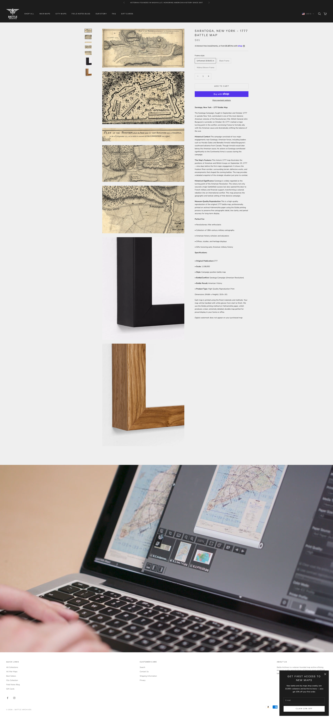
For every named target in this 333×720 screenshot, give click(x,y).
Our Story (101, 14)
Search (142, 667)
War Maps (44, 14)
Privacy (142, 680)
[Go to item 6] (88, 61)
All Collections (12, 667)
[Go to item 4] (88, 47)
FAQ (114, 14)
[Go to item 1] (88, 30)
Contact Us (144, 671)
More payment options (221, 100)
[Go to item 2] (88, 37)
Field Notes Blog (81, 14)
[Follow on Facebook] (7, 698)
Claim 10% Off (304, 709)
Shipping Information (148, 676)
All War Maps (11, 671)
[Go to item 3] (88, 42)
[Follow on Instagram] (14, 698)
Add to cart (221, 86)
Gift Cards (127, 14)
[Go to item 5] (88, 53)
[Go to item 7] (88, 72)
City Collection (12, 680)
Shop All (29, 14)
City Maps (61, 14)
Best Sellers (11, 676)
